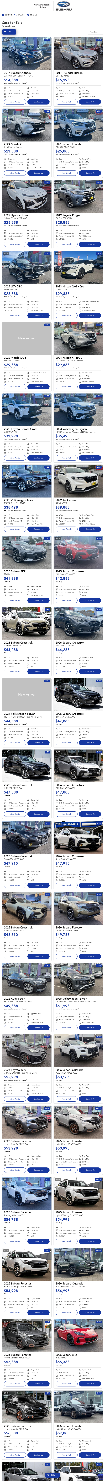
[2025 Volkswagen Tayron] (78, 979)
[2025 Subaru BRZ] (26, 552)
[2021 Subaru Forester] (78, 125)
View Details (15, 102)
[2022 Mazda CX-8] (26, 338)
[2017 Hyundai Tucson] (78, 53)
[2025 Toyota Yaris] (26, 1050)
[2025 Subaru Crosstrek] (78, 552)
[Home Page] (52, 6)
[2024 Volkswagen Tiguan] (26, 694)
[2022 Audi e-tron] (26, 979)
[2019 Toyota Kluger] (78, 196)
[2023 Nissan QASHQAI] (78, 267)
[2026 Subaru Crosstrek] (26, 623)
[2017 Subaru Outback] (26, 53)
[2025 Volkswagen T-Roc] (26, 481)
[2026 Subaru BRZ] (78, 1335)
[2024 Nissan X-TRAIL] (78, 338)
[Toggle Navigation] (101, 15)
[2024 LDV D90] (26, 267)
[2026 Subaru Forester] (78, 908)
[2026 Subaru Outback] (78, 1050)
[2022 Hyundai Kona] (26, 196)
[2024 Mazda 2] (26, 125)
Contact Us (38, 102)
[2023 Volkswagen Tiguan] (78, 410)
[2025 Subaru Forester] (78, 1122)
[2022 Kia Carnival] (78, 481)
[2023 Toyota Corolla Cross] (26, 410)
